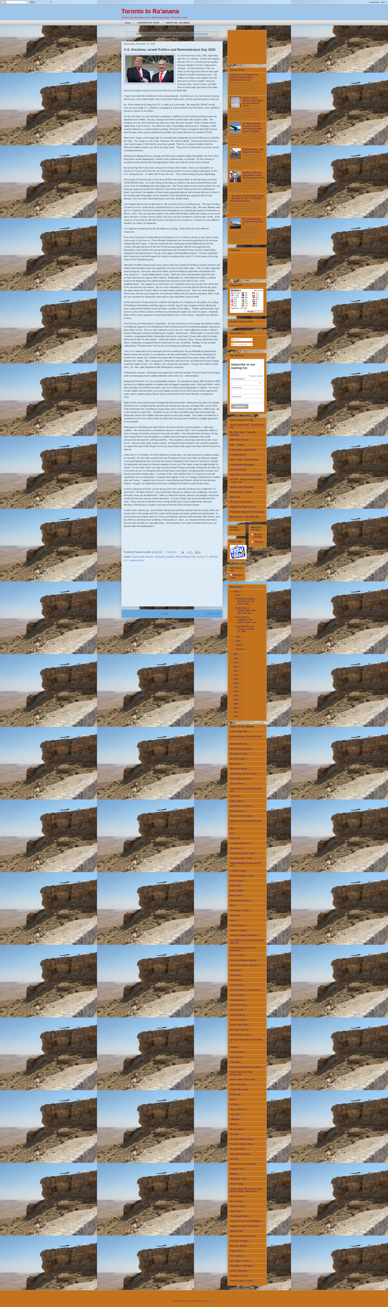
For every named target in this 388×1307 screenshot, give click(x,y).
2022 (236, 666)
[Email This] (187, 552)
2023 (236, 662)
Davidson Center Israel (241, 816)
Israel (134, 556)
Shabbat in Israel (238, 1179)
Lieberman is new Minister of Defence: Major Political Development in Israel (244, 77)
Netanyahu (160, 556)
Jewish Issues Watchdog (241, 487)
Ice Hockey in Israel (239, 910)
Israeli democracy (238, 1005)
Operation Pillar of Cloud (241, 1139)
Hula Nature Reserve (240, 900)
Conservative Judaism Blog (243, 449)
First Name (236, 387)
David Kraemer (237, 811)
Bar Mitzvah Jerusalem (241, 749)
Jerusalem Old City (239, 1029)
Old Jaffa (234, 1134)
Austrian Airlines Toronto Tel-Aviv (245, 736)
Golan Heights (237, 890)
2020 (236, 675)
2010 (236, 716)
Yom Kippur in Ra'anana (241, 1265)
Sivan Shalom (236, 1201)
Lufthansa (234, 1119)
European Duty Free (239, 843)
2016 (236, 691)
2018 (236, 683)
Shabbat (234, 1174)
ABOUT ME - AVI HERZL (178, 23)
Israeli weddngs (237, 1015)
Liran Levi (234, 1114)
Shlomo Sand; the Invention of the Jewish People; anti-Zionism (246, 1190)
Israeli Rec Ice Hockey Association (246, 474)
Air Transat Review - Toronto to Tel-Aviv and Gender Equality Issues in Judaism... (252, 127)
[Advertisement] (172, 585)
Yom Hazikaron (237, 1256)
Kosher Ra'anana (238, 1084)
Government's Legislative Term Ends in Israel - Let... (246, 619)
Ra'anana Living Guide (241, 502)
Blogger (211, 1301)
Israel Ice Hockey (238, 930)
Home (128, 23)
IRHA (232, 905)
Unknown (258, 542)
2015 (236, 695)
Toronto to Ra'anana (150, 11)
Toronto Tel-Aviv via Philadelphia (245, 1221)
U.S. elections (211, 556)
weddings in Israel (238, 1275)
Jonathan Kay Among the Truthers (246, 1039)
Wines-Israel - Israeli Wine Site (244, 517)
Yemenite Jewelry (238, 1246)
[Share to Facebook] (196, 552)
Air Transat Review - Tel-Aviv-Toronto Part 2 (252, 221)
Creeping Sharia (238, 454)
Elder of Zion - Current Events (244, 459)
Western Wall (236, 1231)
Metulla (233, 1124)
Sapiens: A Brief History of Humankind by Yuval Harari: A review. (252, 102)
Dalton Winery (236, 801)
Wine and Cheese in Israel (242, 1236)
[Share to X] (193, 552)
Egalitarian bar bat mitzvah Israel (245, 821)
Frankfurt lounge (238, 870)
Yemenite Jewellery (239, 1241)
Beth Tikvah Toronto (239, 439)
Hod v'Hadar (236, 895)
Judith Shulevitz (237, 1052)
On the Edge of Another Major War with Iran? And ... (245, 610)
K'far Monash (236, 1057)
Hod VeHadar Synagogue (242, 464)
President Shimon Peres (241, 1144)
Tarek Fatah (235, 1211)
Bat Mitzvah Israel (238, 754)
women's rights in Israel (241, 1280)
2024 (236, 658)
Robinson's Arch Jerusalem (243, 1164)
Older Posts (213, 613)
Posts (236, 339)
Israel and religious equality (243, 960)
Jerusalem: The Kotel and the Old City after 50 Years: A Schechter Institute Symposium (247, 198)
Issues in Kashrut (238, 1020)
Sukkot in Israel (237, 1206)
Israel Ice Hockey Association (244, 935)
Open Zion (235, 497)
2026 (236, 591)
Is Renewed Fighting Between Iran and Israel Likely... (245, 601)
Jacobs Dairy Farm (239, 1024)
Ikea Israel (235, 915)
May (238, 636)
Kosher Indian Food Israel (242, 1079)
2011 (235, 712)
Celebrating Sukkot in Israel (243, 773)
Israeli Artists (236, 980)
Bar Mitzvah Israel (238, 744)
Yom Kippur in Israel (239, 1261)
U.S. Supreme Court (134, 560)
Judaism (234, 1047)
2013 (236, 704)
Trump (200, 556)
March (239, 645)
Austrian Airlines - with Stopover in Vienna (253, 150)
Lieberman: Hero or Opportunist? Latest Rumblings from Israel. (253, 175)
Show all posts (199, 34)
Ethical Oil (234, 838)
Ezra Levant (235, 848)
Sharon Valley (236, 1184)
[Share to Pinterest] (199, 552)
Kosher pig (235, 1094)
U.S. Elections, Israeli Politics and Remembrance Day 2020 (169, 49)
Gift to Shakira (237, 880)
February (240, 649)
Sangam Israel (237, 1169)
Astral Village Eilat (238, 731)
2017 (236, 687)
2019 (236, 679)
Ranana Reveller (258, 535)
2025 (236, 654)
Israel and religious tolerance (244, 965)
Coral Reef (235, 796)
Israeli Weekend (237, 995)
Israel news (235, 970)
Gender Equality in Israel (242, 875)
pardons (171, 556)
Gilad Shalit (235, 885)
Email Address (246, 378)
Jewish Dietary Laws (239, 1034)
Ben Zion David (237, 759)
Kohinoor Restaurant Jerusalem (245, 1067)
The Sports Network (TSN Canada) (247, 512)
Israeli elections (146, 556)
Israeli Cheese (237, 985)
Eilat (232, 828)
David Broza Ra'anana (240, 806)
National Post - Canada (241, 492)
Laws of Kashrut (237, 1109)
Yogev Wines (236, 1251)
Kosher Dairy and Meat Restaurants (241, 1073)
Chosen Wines (237, 783)
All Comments (240, 344)
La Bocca (234, 1104)
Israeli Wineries (237, 1000)
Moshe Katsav (237, 1129)
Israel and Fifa (237, 955)
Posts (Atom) (179, 624)
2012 (236, 708)
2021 (236, 671)
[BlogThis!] (190, 552)
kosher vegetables (239, 1270)
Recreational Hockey (240, 1154)
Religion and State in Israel (243, 507)
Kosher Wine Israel (239, 1089)
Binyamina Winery (238, 768)
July (238, 595)
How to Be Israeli (238, 469)
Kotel (232, 1099)
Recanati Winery (238, 1149)
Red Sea (234, 1159)
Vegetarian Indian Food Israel (244, 1226)
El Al (232, 833)
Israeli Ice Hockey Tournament (244, 990)
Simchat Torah (237, 1196)
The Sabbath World (239, 1216)
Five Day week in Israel (241, 858)
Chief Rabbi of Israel (239, 778)
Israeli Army (235, 975)
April (238, 641)
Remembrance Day (185, 556)
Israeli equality (237, 1010)
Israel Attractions (238, 925)
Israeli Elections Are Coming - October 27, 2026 (245, 629)
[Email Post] (182, 552)
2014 (236, 699)
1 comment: (171, 552)
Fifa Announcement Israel (242, 853)
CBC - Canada (237, 444)
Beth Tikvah (235, 764)
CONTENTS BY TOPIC (148, 23)
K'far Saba (235, 1062)
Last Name (236, 396)
